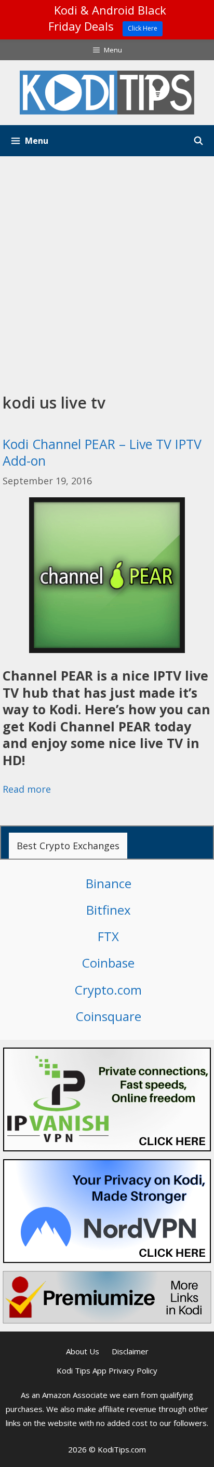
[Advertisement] (107, 268)
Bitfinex (108, 909)
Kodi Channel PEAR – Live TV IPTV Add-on (102, 452)
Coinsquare (108, 1016)
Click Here (142, 28)
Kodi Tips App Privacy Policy (107, 1370)
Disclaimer (130, 1351)
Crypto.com (108, 989)
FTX (108, 936)
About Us (82, 1351)
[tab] (68, 846)
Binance (108, 883)
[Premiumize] (107, 1297)
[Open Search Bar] (198, 140)
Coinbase (108, 962)
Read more (27, 789)
